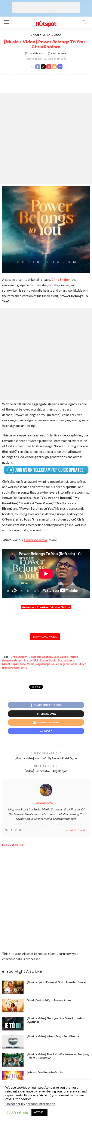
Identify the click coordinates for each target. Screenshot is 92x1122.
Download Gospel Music (43, 657)
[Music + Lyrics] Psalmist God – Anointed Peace (56, 982)
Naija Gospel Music (47, 664)
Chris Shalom (18, 657)
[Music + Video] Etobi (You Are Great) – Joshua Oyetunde (56, 1020)
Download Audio (35, 540)
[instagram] (20, 830)
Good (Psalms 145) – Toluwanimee (49, 1000)
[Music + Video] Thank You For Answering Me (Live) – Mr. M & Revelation (58, 1056)
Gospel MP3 (31, 660)
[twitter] (16, 830)
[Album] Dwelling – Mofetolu (44, 1072)
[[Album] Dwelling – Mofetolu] (13, 1078)
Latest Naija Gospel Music (18, 664)
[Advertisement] (46, 7)
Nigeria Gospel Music (73, 664)
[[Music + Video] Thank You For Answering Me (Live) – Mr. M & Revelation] (13, 1060)
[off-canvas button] (6, 22)
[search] (84, 22)
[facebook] (11, 830)
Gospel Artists (69, 657)
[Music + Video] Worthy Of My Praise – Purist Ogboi (46, 758)
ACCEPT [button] (39, 1112)
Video (57, 35)
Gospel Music (41, 35)
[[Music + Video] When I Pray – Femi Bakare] (13, 1042)
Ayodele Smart (37, 53)
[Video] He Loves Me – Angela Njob (46, 771)
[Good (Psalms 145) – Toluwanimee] (13, 1005)
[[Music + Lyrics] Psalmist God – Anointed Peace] (13, 987)
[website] (6, 830)
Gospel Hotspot (12, 660)
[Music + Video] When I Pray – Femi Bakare (53, 1036)
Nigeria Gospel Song (14, 667)
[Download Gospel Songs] (46, 21)
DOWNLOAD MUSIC (45, 636)
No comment (59, 53)
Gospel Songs (66, 660)
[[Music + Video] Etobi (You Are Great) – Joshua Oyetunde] (13, 1023)
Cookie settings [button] (17, 1112)
